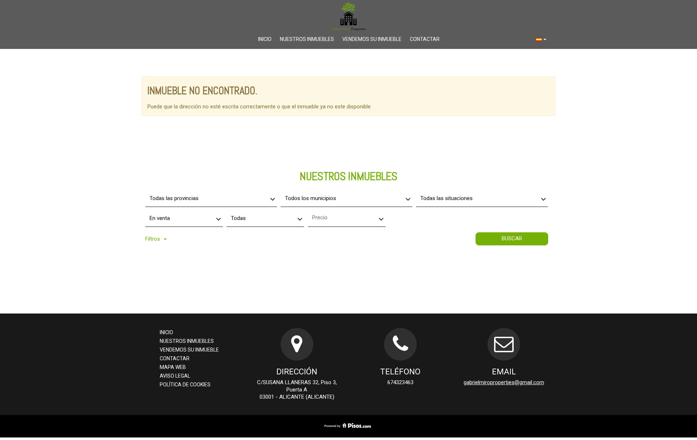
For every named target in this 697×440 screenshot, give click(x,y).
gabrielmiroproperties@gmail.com (504, 382)
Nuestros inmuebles (307, 39)
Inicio (265, 39)
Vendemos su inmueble (372, 39)
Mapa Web (173, 367)
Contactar (425, 39)
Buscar (512, 238)
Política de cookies (185, 384)
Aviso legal (175, 376)
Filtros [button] (152, 239)
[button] (541, 39)
